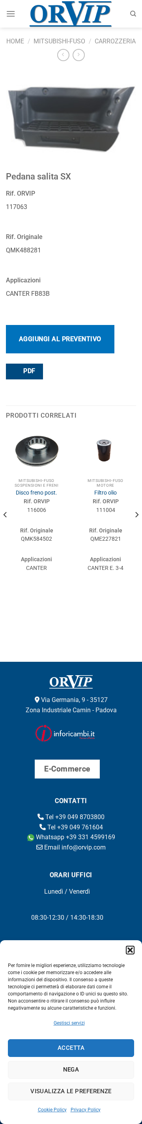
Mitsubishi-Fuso (59, 41)
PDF (29, 371)
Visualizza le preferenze (71, 1091)
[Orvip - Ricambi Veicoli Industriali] (71, 14)
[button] (130, 950)
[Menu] (10, 13)
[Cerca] (133, 13)
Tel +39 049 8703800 (74, 817)
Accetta (71, 1047)
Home (15, 41)
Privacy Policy (86, 1110)
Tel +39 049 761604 (74, 827)
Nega (71, 1069)
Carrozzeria (115, 41)
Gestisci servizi (69, 1023)
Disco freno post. (36, 492)
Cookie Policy (52, 1110)
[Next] (136, 530)
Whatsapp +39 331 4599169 (74, 837)
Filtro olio (105, 492)
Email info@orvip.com (74, 847)
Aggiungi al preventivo (60, 339)
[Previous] (5, 530)
